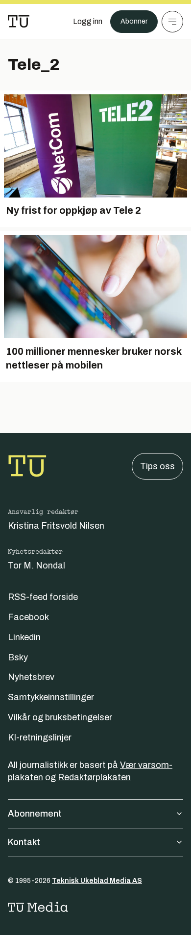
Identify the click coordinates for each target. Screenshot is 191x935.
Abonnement (35, 814)
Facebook (28, 617)
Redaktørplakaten (94, 777)
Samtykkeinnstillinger (51, 697)
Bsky (18, 657)
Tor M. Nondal (36, 565)
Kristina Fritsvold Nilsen (56, 526)
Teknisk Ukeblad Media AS (97, 880)
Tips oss (157, 466)
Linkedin (24, 637)
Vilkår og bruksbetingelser (60, 717)
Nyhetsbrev (31, 677)
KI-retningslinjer (40, 737)
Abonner (133, 21)
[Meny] (172, 21)
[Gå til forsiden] (18, 21)
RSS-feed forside (43, 597)
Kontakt (24, 842)
